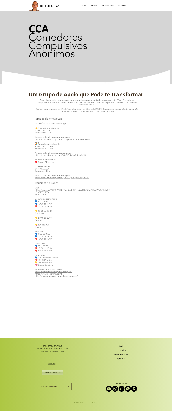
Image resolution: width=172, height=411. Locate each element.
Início (121, 346)
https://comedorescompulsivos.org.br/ (53, 272)
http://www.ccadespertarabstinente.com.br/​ (56, 276)
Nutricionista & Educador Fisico (52, 348)
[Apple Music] (134, 389)
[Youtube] (109, 389)
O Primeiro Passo (121, 354)
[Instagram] (115, 389)
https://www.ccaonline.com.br (49, 274)
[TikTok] (121, 389)
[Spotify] (128, 389)
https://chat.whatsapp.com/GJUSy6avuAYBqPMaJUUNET (63, 139)
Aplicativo (121, 358)
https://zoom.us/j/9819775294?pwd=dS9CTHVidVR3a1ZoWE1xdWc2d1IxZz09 (72, 190)
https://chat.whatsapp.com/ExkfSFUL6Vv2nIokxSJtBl (60, 155)
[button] (122, 6)
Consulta (122, 350)
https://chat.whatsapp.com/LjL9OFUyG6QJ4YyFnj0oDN (62, 178)
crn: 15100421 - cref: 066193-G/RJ (52, 351)
